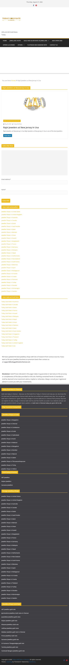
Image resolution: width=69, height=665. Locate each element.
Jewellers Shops (15, 40)
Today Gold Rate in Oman (9, 322)
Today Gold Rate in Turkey (9, 340)
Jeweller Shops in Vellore (9, 469)
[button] (48, 40)
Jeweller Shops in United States (10, 211)
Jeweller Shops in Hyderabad (10, 435)
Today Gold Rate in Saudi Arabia (11, 331)
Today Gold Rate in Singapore (10, 334)
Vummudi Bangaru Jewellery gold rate (13, 651)
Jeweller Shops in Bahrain (9, 232)
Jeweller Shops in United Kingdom (11, 214)
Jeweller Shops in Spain (8, 267)
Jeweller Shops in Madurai (9, 442)
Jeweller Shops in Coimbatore (10, 427)
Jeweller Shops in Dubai (8, 223)
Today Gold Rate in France (9, 310)
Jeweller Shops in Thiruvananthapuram (13, 461)
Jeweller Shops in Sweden (9, 291)
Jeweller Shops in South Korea (10, 262)
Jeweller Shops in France (8, 244)
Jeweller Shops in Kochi (8, 439)
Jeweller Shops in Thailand (9, 279)
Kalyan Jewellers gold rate (9, 620)
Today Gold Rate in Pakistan (9, 325)
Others (20, 45)
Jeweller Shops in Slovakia (9, 285)
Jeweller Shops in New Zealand (10, 259)
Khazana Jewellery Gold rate (10, 624)
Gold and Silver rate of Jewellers (35, 40)
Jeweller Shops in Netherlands (10, 256)
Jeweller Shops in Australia (9, 217)
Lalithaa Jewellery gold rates (10, 628)
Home (5, 40)
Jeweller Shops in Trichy (8, 465)
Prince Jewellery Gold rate (9, 636)
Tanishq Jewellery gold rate (9, 647)
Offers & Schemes (9, 45)
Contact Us (54, 45)
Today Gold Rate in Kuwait (9, 313)
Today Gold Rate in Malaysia (9, 316)
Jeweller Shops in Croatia (8, 276)
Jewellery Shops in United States (12, 120)
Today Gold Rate (18, 124)
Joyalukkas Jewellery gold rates (10, 617)
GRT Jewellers (5, 477)
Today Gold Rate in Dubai (9, 307)
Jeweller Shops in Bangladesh (10, 241)
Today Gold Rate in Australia (10, 301)
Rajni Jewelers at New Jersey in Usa (21, 127)
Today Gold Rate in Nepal (9, 319)
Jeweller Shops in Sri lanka (9, 273)
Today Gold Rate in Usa (8, 346)
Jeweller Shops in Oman (8, 235)
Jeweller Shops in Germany (9, 247)
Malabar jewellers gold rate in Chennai (13, 632)
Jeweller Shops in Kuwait (8, 238)
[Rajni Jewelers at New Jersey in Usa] (34, 104)
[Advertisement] (34, 60)
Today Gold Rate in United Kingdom (12, 343)
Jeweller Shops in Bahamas (9, 265)
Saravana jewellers (7, 485)
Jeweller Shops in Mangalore (10, 446)
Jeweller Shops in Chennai (9, 424)
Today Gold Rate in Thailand (9, 337)
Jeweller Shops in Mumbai (9, 450)
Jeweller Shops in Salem (8, 457)
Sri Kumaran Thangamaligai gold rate (12, 643)
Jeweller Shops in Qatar (8, 229)
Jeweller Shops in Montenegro (10, 288)
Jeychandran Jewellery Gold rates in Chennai (15, 613)
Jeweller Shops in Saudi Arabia (10, 226)
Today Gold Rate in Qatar (9, 328)
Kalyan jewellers (6, 481)
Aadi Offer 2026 (57, 40)
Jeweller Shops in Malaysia (9, 250)
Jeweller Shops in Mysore (9, 454)
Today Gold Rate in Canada (9, 304)
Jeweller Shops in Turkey (8, 282)
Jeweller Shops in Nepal (8, 253)
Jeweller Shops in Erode (8, 431)
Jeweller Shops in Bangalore (9, 420)
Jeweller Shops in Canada (9, 220)
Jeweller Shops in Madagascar (10, 270)
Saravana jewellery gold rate (10, 639)
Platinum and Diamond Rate (37, 45)
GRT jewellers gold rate (8, 609)
